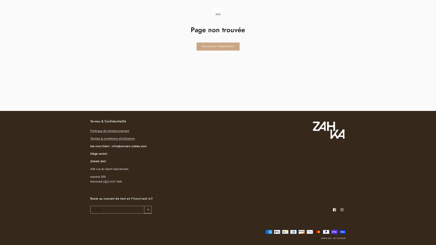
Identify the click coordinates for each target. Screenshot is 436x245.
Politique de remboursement (109, 131)
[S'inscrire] (148, 209)
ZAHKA (324, 238)
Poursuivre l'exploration (218, 46)
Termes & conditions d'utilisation (112, 138)
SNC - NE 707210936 (337, 238)
